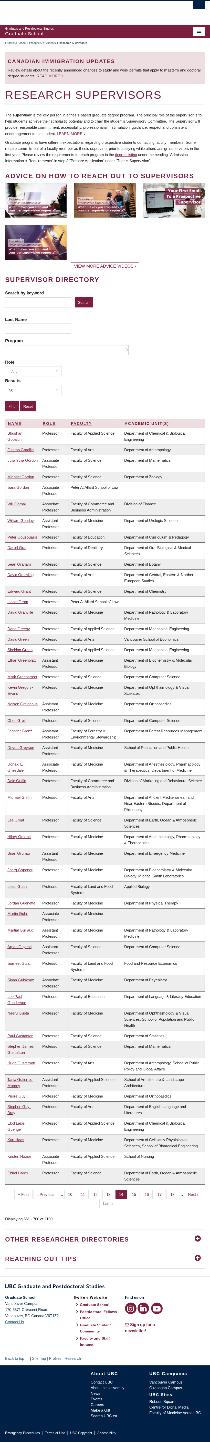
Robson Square (162, 1401)
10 (72, 1194)
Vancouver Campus (166, 1382)
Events (96, 1399)
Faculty (81, 423)
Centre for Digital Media (168, 1407)
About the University (107, 1388)
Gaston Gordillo (20, 450)
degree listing (126, 154)
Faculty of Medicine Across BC (175, 1413)
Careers (97, 1404)
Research (73, 1358)
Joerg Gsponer (20, 870)
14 (123, 1194)
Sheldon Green (20, 650)
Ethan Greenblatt (21, 660)
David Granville (20, 612)
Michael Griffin (19, 797)
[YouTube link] (157, 1308)
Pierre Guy (16, 1096)
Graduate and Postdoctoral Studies (105, 1287)
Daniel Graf (16, 547)
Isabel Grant (17, 602)
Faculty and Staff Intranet (95, 1341)
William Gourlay (20, 520)
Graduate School (15, 42)
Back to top (15, 1358)
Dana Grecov (18, 629)
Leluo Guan (17, 886)
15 (136, 1194)
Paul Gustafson (20, 1036)
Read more (49, 76)
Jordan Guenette (21, 903)
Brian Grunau (18, 853)
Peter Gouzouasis (22, 537)
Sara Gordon (18, 487)
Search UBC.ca (104, 1416)
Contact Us (14, 1322)
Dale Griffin (16, 781)
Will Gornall (16, 504)
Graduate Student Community (95, 1328)
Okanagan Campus (165, 1388)
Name (15, 423)
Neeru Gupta (18, 1013)
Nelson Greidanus (22, 704)
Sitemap (39, 1358)
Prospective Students (42, 42)
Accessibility (106, 1433)
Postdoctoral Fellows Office (98, 1315)
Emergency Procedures (22, 1433)
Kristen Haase (19, 1156)
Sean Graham (19, 564)
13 (110, 1194)
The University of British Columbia (90, 10)
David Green (18, 639)
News (95, 1393)
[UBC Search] (199, 6)
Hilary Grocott (19, 837)
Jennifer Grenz (19, 731)
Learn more (69, 134)
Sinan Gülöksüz (20, 980)
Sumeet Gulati (19, 963)
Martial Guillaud (20, 930)
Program (14, 340)
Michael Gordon (20, 477)
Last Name (16, 319)
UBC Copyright (81, 1433)
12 (97, 1194)
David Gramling (20, 575)
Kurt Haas (15, 1140)
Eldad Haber (17, 1173)
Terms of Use (55, 1433)
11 (85, 1194)
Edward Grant (19, 591)
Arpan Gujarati (19, 947)
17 (161, 1194)
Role (9, 362)
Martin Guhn (17, 913)
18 (174, 1194)
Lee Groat (15, 820)
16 (149, 1194)
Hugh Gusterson (21, 1063)
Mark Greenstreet (22, 677)
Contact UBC (102, 1382)
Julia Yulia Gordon (22, 460)
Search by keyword (24, 293)
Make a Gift (100, 1410)
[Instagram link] (130, 1308)
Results (12, 380)
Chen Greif (16, 720)
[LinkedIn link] (143, 1308)
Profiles (55, 1358)
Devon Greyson (20, 747)
